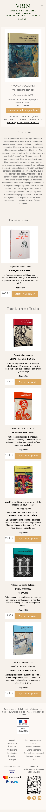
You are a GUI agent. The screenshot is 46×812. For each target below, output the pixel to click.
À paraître (12, 747)
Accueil (12, 740)
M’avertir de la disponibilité (23, 110)
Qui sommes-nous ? (33, 740)
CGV (34, 759)
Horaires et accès (33, 747)
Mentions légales (33, 756)
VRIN (23, 11)
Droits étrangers (34, 750)
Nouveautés (12, 743)
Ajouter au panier (25, 294)
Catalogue (12, 759)
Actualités (12, 756)
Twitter (34, 798)
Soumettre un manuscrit (34, 753)
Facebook (29, 798)
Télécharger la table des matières (23, 122)
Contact (34, 743)
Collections (12, 750)
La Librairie (12, 753)
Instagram (39, 798)
